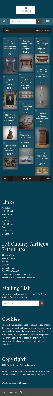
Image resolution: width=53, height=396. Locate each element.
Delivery (5, 221)
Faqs (4, 227)
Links (4, 218)
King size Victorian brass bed (26, 106)
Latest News (7, 224)
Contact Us (7, 230)
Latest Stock (7, 211)
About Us (6, 208)
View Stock (7, 214)
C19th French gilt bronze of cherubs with (10, 117)
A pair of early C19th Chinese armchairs (10, 148)
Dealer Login (7, 234)
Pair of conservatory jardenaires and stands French (10, 46)
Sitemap (23, 392)
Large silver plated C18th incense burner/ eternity (42, 74)
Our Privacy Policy (11, 392)
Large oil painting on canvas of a (10, 82)
